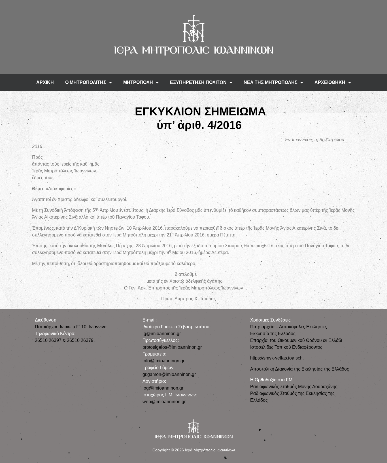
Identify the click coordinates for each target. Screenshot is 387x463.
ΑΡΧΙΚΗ (45, 82)
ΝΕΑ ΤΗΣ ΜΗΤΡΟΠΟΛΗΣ (270, 82)
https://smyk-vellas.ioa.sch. (277, 358)
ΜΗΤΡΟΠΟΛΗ (138, 82)
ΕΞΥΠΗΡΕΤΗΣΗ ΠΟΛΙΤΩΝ (198, 82)
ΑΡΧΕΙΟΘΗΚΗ (329, 82)
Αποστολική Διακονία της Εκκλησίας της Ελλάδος (299, 369)
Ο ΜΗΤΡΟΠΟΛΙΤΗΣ (85, 82)
